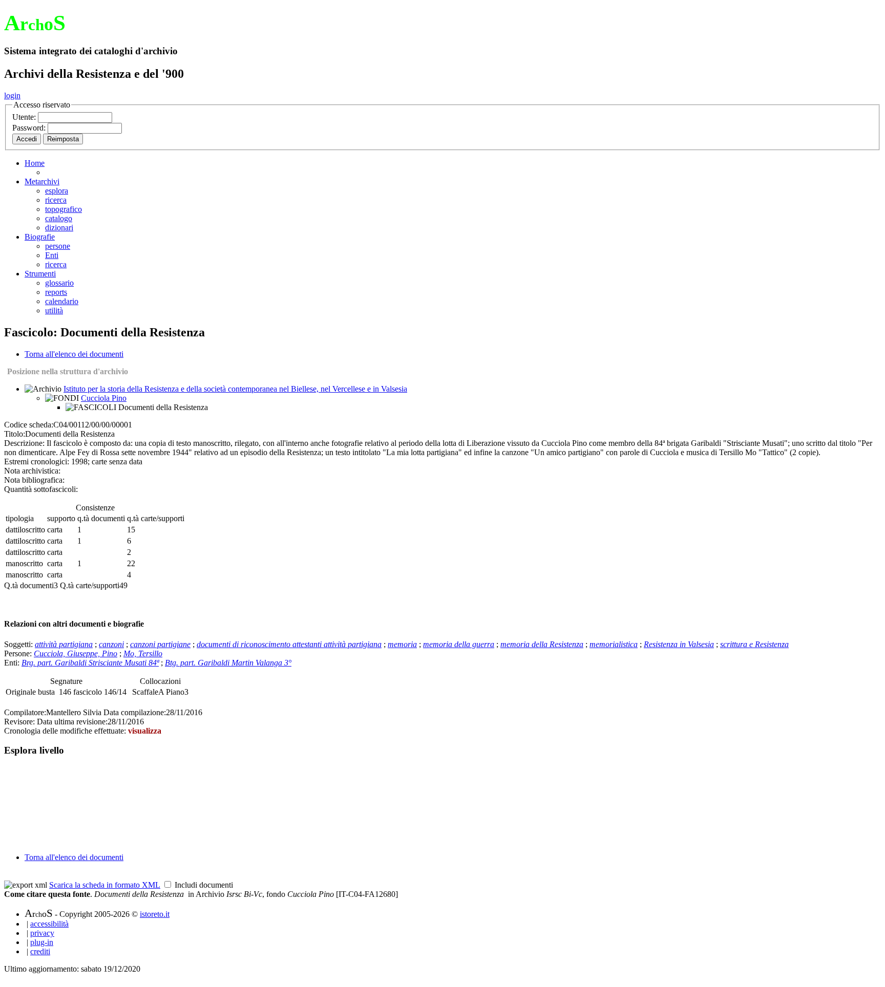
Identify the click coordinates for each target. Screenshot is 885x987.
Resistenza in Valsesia (679, 644)
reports (56, 292)
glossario (59, 282)
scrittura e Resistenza (754, 644)
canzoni (111, 644)
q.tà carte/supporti (155, 518)
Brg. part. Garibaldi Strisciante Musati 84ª (90, 662)
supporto (61, 518)
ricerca (56, 200)
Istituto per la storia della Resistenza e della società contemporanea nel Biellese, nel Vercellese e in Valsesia (235, 388)
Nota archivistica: (32, 470)
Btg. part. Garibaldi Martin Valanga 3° (228, 662)
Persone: (19, 653)
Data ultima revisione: (72, 721)
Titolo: (14, 434)
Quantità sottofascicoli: (41, 489)
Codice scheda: (28, 424)
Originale (22, 692)
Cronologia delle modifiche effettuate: (66, 730)
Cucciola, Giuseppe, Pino (75, 653)
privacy (42, 933)
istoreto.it (155, 914)
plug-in (41, 942)
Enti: (13, 662)
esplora (56, 190)
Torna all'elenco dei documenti (74, 354)
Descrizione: (24, 443)
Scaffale (145, 692)
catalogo (58, 218)
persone (57, 246)
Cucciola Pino (104, 398)
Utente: (25, 117)
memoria (402, 644)
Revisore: (19, 721)
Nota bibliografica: (34, 480)
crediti (40, 951)
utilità (54, 310)
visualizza (144, 730)
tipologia (20, 518)
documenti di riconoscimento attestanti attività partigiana (289, 644)
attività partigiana (64, 644)
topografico (63, 209)
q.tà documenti (101, 518)
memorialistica (613, 644)
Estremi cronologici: (36, 461)
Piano (175, 692)
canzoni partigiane (160, 644)
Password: (30, 127)
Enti (51, 255)
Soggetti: (19, 644)
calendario (61, 301)
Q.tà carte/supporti (89, 585)
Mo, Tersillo (142, 653)
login (12, 95)
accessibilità (49, 923)
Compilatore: (25, 712)
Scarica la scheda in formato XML (104, 885)
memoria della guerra (458, 644)
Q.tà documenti (29, 585)
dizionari (59, 227)
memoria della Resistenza (541, 644)
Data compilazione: (134, 712)
